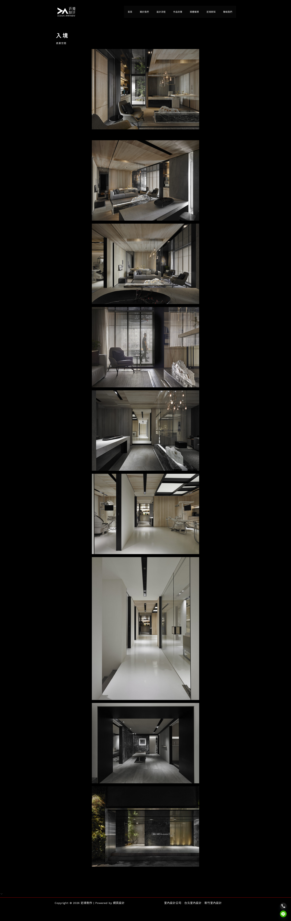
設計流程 (161, 11)
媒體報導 (194, 11)
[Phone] (283, 906)
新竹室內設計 (213, 903)
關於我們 (144, 11)
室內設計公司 (172, 903)
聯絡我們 (227, 11)
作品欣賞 (177, 11)
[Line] (283, 914)
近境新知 (211, 11)
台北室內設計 (193, 903)
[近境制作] (66, 11)
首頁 (130, 11)
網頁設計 (119, 903)
